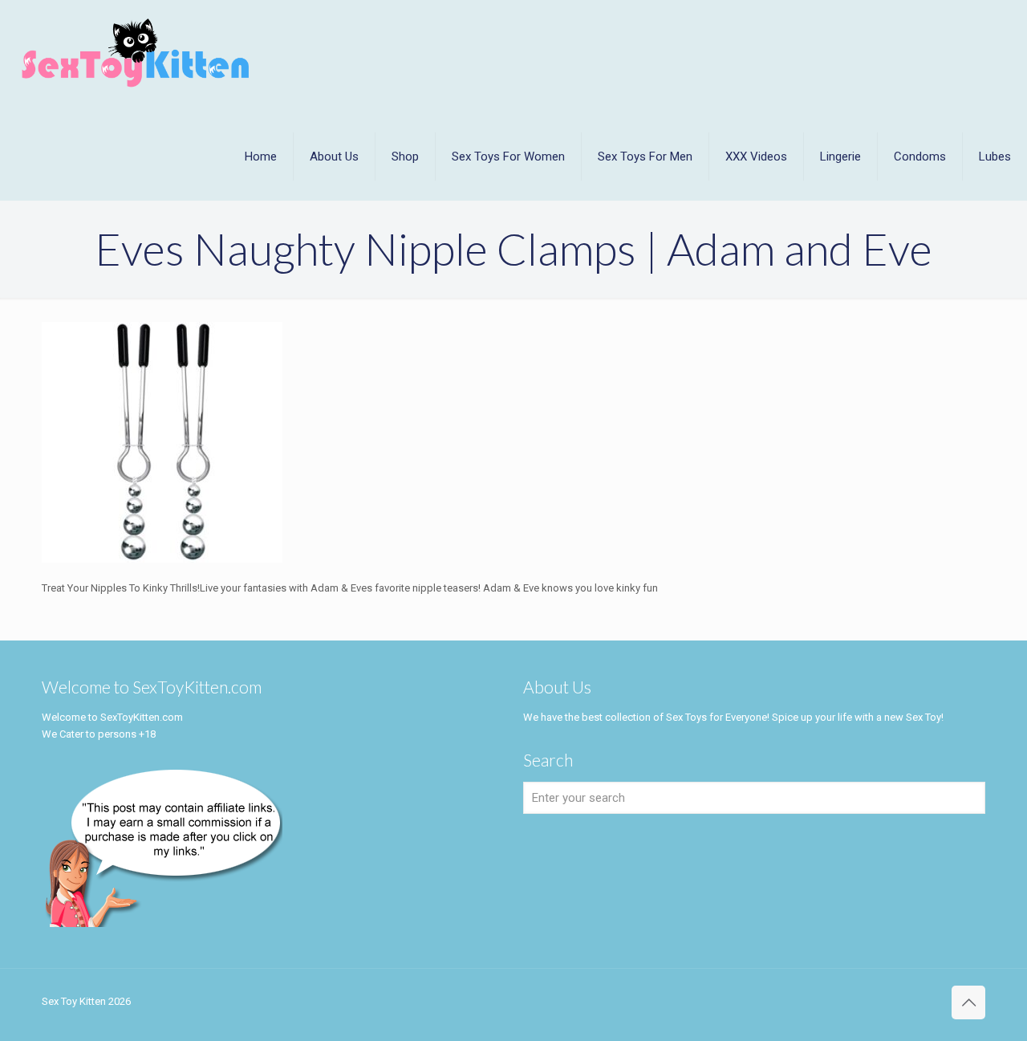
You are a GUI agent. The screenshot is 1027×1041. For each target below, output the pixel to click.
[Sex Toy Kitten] (136, 52)
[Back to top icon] (968, 1002)
